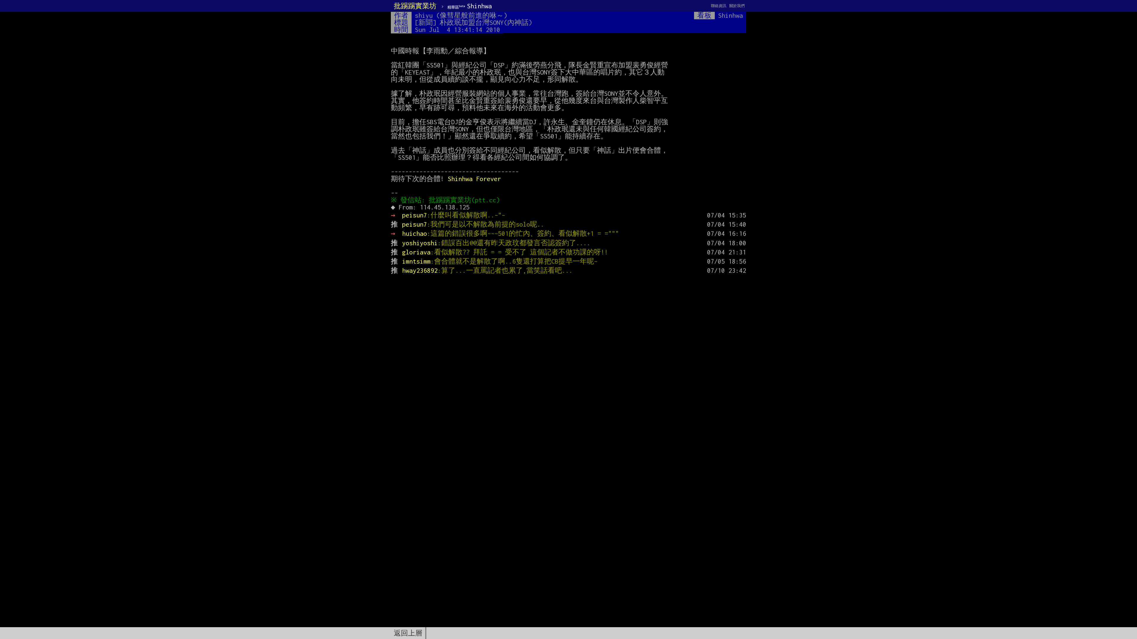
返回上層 (408, 633)
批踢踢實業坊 (415, 6)
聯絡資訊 (718, 6)
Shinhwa (469, 6)
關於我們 (737, 6)
